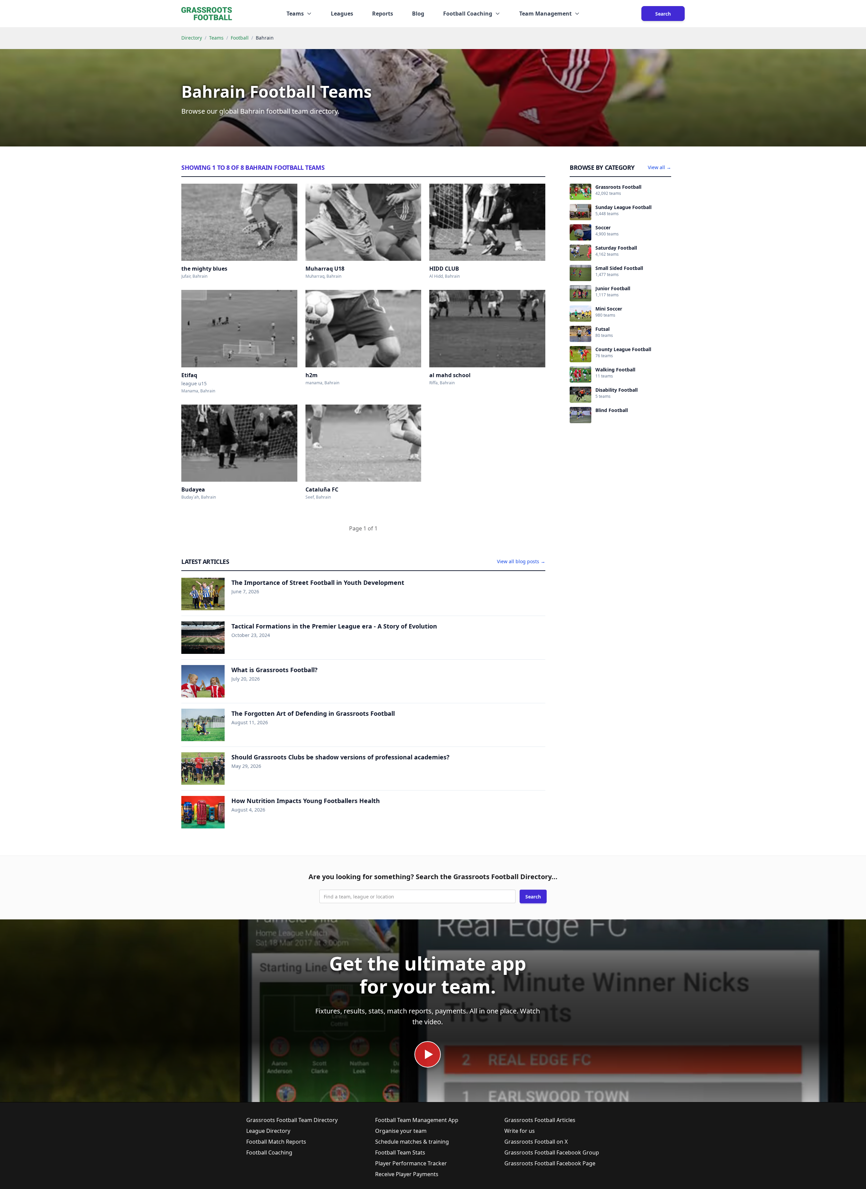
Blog (418, 13)
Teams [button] (295, 13)
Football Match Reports (276, 1141)
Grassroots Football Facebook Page (549, 1163)
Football (240, 38)
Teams (216, 38)
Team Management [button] (545, 13)
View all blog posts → (521, 561)
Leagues (342, 13)
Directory (191, 38)
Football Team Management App (416, 1120)
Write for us (519, 1131)
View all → (659, 167)
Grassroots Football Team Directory (292, 1120)
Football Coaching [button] (467, 13)
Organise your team (401, 1131)
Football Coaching (269, 1152)
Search (663, 13)
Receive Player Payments (406, 1174)
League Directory (268, 1131)
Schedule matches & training (412, 1141)
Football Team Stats (400, 1152)
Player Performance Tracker (411, 1163)
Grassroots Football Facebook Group (551, 1152)
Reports (382, 13)
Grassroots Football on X (536, 1141)
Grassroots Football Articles (539, 1120)
